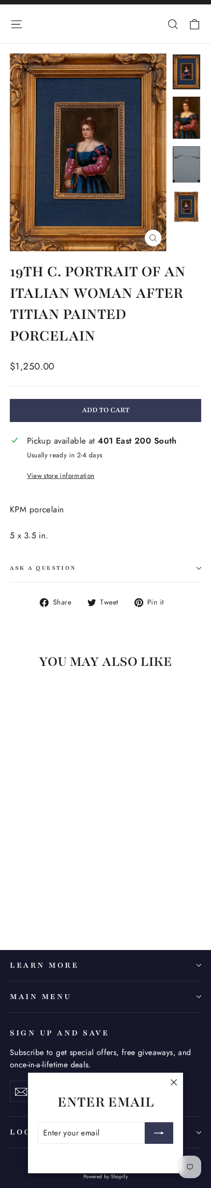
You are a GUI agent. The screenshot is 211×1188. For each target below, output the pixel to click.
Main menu (41, 996)
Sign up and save (59, 1033)
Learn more (44, 965)
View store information (60, 475)
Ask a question (43, 568)
